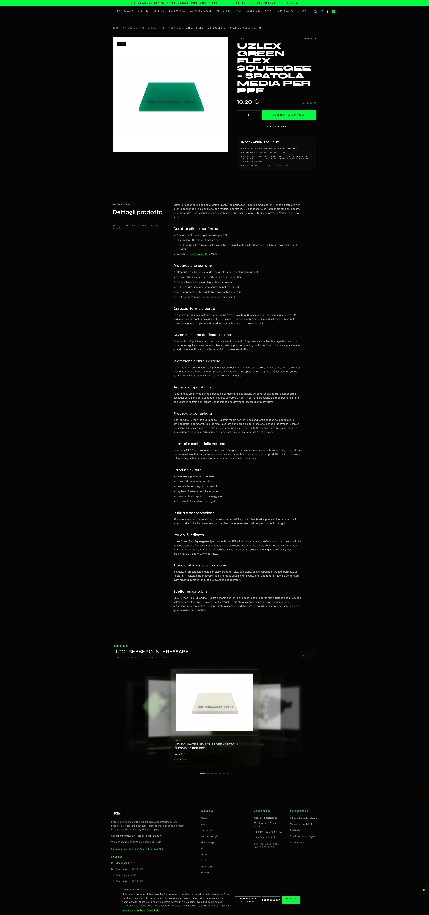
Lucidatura (177, 11)
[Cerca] (315, 12)
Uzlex (240, 38)
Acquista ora (276, 126)
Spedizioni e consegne (302, 836)
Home (116, 28)
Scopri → (180, 759)
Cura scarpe (285, 11)
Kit (239, 11)
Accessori (254, 11)
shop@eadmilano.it (264, 837)
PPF (164, 28)
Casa (268, 11)
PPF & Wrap (224, 11)
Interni (159, 11)
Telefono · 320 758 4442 (268, 831)
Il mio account (297, 842)
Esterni (143, 11)
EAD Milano (125, 11)
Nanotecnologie (201, 11)
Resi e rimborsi (298, 830)
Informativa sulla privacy (303, 818)
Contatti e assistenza (265, 817)
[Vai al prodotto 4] (215, 773)
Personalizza (271, 900)
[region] (214, 717)
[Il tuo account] (322, 12)
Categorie (130, 28)
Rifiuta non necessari (248, 900)
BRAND (302, 11)
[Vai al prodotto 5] (220, 773)
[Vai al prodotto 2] (207, 773)
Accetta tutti (291, 900)
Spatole (176, 28)
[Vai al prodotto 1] (202, 773)
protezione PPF (199, 254)
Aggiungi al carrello (289, 115)
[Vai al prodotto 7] (228, 773)
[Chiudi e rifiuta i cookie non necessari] (424, 890)
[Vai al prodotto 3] (211, 773)
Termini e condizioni (301, 824)
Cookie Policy (153, 910)
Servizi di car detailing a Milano (138, 849)
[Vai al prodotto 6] (224, 773)
